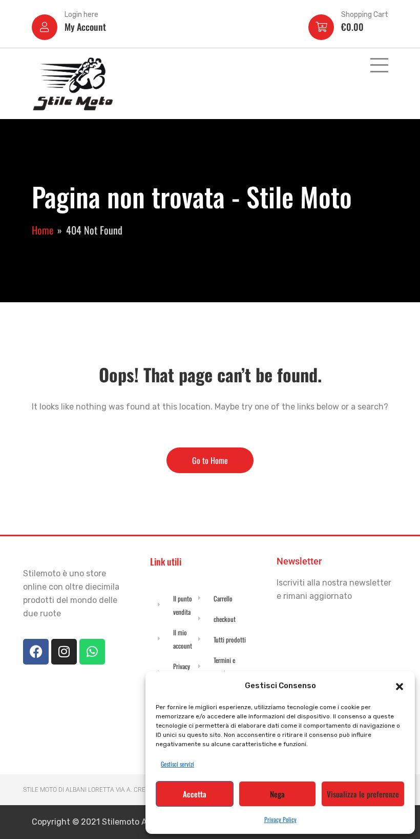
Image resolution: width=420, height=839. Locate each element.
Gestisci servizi (177, 763)
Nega (277, 793)
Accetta (194, 793)
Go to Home (210, 460)
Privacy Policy (280, 819)
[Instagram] (64, 652)
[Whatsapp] (92, 652)
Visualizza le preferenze (363, 793)
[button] (399, 685)
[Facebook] (36, 652)
